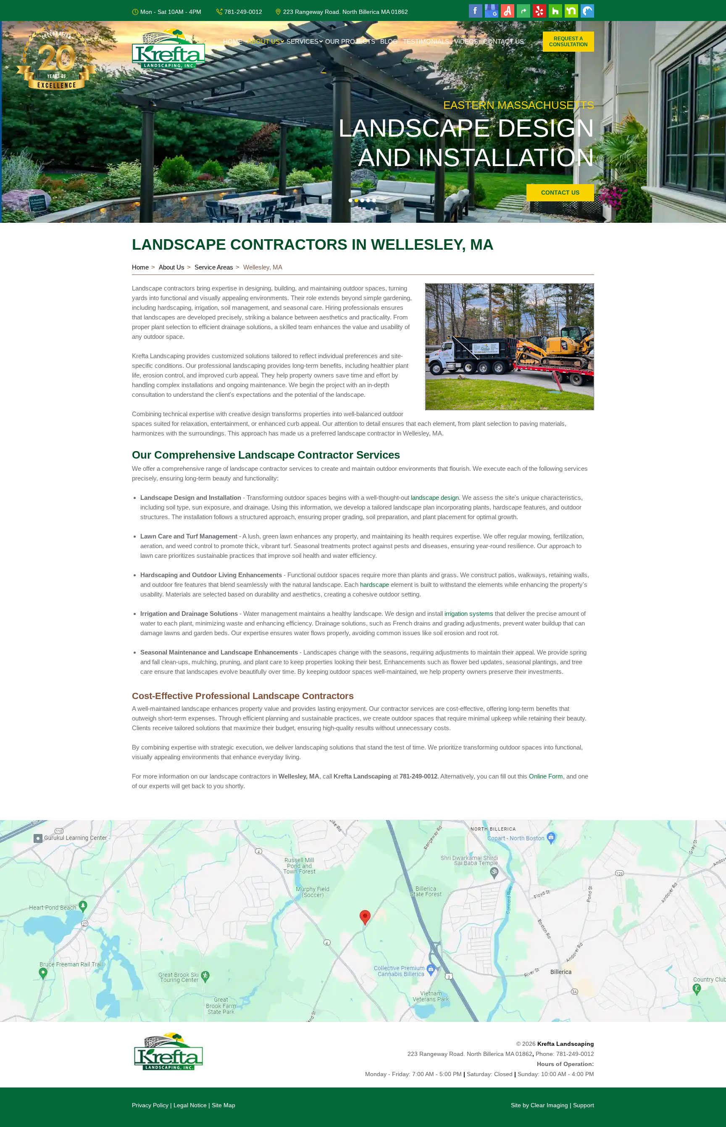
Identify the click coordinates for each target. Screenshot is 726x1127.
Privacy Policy (150, 1105)
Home (232, 41)
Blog (389, 41)
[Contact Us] (363, 921)
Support (583, 1105)
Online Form (546, 776)
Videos (466, 41)
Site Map (223, 1105)
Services (302, 41)
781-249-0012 (243, 11)
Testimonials (426, 41)
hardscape (374, 584)
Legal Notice (190, 1105)
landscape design (435, 497)
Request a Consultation (568, 42)
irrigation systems (469, 613)
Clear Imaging (549, 1105)
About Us (263, 41)
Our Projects (350, 41)
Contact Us (503, 41)
